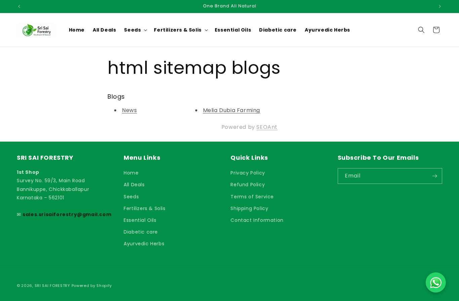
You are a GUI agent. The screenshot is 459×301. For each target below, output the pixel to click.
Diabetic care (141, 232)
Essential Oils (140, 220)
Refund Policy (248, 184)
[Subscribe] (434, 176)
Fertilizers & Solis (144, 208)
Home (131, 172)
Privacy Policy (248, 172)
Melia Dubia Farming (231, 110)
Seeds (131, 196)
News (129, 110)
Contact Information (257, 220)
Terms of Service (252, 196)
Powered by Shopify (92, 285)
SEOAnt (267, 127)
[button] (135, 30)
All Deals (134, 184)
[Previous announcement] (19, 6)
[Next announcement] (439, 6)
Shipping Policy (249, 208)
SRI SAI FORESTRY (52, 285)
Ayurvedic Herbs (144, 243)
